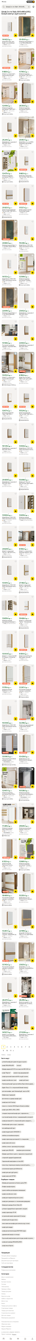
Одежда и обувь (6, 1289)
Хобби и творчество (7, 1298)
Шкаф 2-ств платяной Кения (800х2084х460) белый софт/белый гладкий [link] (9, 1035)
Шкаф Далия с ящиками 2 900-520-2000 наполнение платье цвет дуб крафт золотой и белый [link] (9, 449)
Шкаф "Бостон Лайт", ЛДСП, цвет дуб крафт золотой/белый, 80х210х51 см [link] (25, 378)
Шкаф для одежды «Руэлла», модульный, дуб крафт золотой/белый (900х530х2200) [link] (9, 933)
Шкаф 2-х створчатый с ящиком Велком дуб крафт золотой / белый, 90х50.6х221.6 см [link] (8, 74)
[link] (14, 1061)
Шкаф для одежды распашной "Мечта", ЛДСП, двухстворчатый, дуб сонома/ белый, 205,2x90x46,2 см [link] (9, 176)
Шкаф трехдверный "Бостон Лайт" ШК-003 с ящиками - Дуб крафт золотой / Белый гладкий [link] (26, 413)
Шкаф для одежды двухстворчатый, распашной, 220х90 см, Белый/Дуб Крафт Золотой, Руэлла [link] (8, 828)
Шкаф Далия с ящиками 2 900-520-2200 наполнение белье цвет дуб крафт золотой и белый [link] (9, 1003)
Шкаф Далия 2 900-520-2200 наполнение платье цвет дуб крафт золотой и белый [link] (26, 449)
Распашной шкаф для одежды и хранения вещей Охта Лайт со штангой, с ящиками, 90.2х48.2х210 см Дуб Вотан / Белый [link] (25, 690)
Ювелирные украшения (8, 1318)
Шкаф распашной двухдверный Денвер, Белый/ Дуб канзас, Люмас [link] (25, 518)
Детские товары (6, 1315)
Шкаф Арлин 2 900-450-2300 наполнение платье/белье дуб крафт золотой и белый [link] (26, 246)
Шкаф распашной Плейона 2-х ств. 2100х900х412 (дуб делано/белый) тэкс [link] (7, 690)
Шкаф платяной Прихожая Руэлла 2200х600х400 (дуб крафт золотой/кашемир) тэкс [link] (9, 864)
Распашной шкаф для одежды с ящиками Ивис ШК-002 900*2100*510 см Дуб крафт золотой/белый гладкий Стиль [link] (9, 345)
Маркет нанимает (6, 1326)
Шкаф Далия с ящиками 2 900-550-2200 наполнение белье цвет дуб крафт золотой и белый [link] (26, 313)
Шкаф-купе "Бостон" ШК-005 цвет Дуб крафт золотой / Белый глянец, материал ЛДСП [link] (26, 482)
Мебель (3, 1279)
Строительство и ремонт (8, 1313)
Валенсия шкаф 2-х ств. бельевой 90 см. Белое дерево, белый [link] (25, 1003)
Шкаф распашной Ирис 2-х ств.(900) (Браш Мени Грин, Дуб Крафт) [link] (9, 246)
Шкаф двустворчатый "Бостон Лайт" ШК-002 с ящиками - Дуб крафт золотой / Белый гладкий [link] (26, 176)
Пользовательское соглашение (10, 1321)
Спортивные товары (7, 1308)
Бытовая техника (6, 1282)
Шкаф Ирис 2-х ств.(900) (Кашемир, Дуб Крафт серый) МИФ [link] (26, 142)
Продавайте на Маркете (8, 1258)
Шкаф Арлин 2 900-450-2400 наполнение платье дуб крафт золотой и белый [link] (9, 725)
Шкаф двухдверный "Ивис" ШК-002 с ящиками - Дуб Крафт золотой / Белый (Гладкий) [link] (8, 413)
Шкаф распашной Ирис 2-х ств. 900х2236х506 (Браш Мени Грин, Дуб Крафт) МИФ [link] (26, 42)
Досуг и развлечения (7, 1277)
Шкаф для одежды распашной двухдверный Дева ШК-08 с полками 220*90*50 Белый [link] (26, 793)
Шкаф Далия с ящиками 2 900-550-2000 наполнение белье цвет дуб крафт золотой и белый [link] (26, 345)
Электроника (5, 1286)
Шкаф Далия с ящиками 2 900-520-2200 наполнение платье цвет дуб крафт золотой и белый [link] (9, 482)
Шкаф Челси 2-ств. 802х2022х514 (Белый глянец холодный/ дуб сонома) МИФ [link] (25, 759)
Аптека (3, 1294)
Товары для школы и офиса (9, 1306)
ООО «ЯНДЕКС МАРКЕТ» (13, 1332)
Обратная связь (5, 1324)
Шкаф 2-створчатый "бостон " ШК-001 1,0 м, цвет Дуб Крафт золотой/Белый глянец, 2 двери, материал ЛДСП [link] (9, 551)
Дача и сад (4, 1301)
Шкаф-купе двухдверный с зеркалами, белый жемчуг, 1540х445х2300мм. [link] (26, 725)
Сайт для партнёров (7, 1263)
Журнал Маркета (6, 1329)
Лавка (10, 1338)
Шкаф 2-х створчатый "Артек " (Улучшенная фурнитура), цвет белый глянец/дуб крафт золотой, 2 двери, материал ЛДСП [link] (26, 621)
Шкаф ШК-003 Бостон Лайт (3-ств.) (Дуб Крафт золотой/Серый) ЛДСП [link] (26, 933)
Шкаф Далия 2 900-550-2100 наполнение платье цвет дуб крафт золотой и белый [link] (9, 518)
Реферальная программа (8, 1270)
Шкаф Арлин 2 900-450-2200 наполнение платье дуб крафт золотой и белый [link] (9, 279)
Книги (3, 1303)
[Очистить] (29, 7)
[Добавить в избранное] (15, 18)
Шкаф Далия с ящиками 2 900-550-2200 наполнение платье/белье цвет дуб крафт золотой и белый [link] (9, 142)
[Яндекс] (14, 1334)
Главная (3, 1338)
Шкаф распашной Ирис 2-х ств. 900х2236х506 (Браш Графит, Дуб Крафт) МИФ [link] (9, 313)
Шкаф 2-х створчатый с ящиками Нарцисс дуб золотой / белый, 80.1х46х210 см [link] (25, 551)
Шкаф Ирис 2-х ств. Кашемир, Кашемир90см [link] (26, 967)
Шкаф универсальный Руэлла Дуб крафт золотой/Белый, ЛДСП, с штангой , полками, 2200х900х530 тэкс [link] (26, 210)
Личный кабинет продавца (9, 1256)
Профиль (32, 1338)
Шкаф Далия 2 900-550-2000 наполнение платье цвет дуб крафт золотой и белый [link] (9, 585)
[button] (33, 7)
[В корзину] (16, 35)
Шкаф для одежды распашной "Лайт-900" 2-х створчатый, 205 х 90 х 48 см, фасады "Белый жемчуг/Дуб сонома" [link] (9, 108)
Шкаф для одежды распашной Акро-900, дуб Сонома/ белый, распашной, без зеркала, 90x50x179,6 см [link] (9, 793)
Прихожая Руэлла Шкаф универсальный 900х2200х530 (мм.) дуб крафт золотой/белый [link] (9, 759)
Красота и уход (5, 1296)
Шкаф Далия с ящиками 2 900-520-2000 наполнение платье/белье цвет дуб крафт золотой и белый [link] (26, 1035)
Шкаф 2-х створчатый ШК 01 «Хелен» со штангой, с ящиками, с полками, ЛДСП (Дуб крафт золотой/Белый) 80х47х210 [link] (9, 656)
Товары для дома (6, 1291)
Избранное (18, 1338)
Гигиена (3, 1284)
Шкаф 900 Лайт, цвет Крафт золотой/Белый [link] (8, 42)
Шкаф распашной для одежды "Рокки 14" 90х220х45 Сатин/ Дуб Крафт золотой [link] (25, 828)
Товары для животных (7, 1310)
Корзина (25, 1338)
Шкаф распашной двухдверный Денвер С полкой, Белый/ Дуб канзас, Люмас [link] (9, 621)
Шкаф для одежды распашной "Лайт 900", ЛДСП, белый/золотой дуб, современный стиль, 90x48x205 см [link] (26, 74)
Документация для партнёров (9, 1260)
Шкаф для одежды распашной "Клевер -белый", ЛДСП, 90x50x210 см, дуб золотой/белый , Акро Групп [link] (25, 279)
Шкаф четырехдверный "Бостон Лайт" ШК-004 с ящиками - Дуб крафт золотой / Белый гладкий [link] (9, 210)
